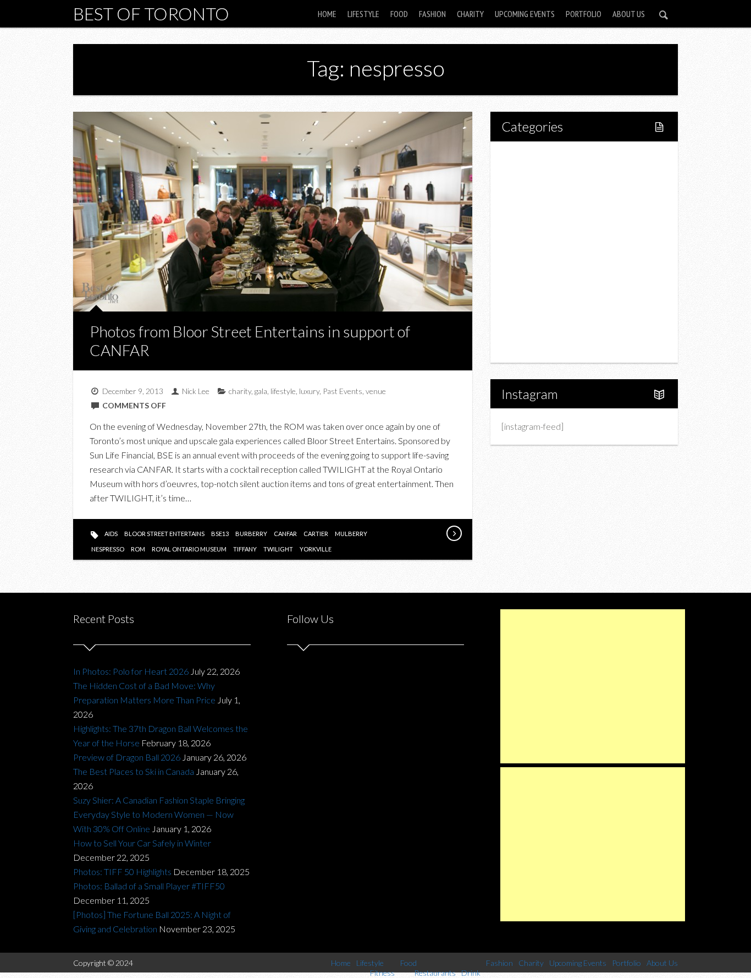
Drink (534, 252)
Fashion (432, 13)
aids (111, 533)
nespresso (107, 549)
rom (138, 549)
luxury (309, 391)
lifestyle (283, 391)
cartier (315, 533)
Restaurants (547, 233)
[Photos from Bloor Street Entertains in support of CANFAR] (453, 533)
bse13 (220, 533)
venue (376, 391)
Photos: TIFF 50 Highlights (122, 871)
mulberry (351, 533)
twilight (278, 549)
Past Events (342, 391)
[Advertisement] (592, 686)
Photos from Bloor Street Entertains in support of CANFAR (250, 340)
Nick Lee (195, 391)
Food (399, 13)
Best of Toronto (151, 13)
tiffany (245, 549)
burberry (251, 533)
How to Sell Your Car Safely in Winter (142, 843)
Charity (470, 13)
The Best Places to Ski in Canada (133, 771)
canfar (285, 533)
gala (261, 391)
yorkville (316, 549)
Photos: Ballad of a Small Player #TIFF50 (149, 886)
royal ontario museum (189, 549)
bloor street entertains (164, 533)
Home (327, 13)
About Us (628, 13)
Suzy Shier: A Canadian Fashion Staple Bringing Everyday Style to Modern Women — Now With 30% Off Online (159, 814)
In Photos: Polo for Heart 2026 (131, 671)
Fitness (538, 195)
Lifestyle (363, 13)
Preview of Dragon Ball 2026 (126, 757)
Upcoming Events (525, 13)
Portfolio (583, 13)
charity (240, 391)
